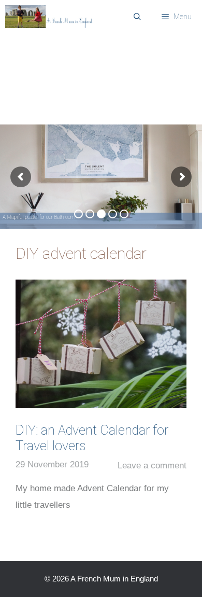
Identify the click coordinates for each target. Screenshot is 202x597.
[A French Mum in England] (50, 16)
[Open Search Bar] (137, 16)
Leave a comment (152, 465)
